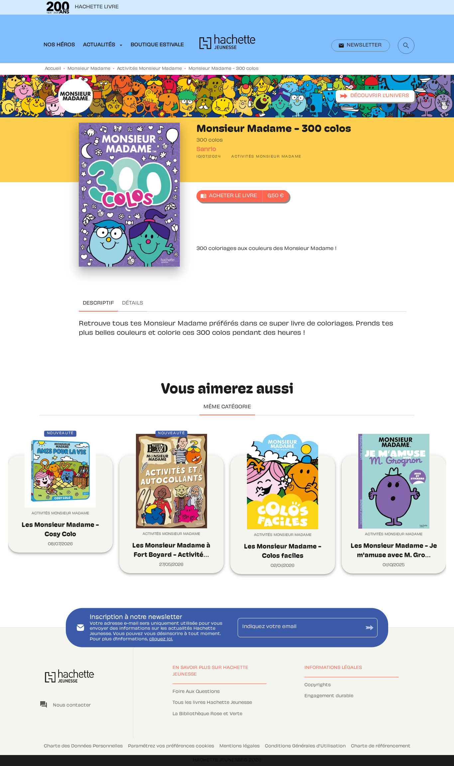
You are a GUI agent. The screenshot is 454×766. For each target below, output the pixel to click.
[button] (360, 46)
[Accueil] (227, 44)
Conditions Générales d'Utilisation (305, 746)
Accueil (53, 69)
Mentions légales (239, 746)
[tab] (59, 45)
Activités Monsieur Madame (149, 69)
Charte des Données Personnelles (83, 746)
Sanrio (206, 149)
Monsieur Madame (88, 69)
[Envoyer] (370, 627)
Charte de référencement (380, 746)
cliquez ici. (161, 639)
